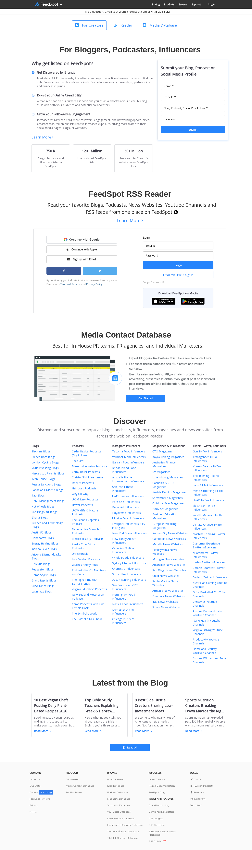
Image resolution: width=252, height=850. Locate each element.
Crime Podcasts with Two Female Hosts (88, 606)
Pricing (156, 4)
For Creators (92, 25)
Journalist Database (118, 805)
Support (196, 4)
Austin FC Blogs (42, 532)
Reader (126, 25)
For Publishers (74, 792)
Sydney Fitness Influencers (129, 563)
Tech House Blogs (43, 479)
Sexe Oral (78, 461)
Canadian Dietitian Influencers (123, 550)
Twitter (197, 779)
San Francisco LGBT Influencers (125, 587)
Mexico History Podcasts (88, 539)
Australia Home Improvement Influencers (128, 479)
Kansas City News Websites (170, 533)
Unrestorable (80, 554)
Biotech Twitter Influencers (210, 577)
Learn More (42, 137)
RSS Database (115, 779)
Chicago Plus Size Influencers (123, 621)
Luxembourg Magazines (167, 477)
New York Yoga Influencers (129, 533)
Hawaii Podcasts (82, 505)
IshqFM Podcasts (83, 483)
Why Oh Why (80, 494)
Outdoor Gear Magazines (168, 503)
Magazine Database (118, 798)
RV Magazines (161, 472)
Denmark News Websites (168, 596)
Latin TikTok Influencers (208, 485)
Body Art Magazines (165, 509)
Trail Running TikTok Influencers (206, 478)
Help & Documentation (162, 785)
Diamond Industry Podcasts (89, 466)
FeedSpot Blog (157, 792)
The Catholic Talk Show (87, 619)
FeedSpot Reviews (40, 798)
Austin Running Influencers (129, 579)
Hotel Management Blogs (48, 501)
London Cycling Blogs (45, 462)
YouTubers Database (119, 811)
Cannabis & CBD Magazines (163, 485)
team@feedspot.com (133, 11)
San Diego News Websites (169, 570)
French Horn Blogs (43, 457)
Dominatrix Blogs (43, 538)
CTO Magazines (162, 451)
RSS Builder (157, 841)
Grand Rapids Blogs (44, 580)
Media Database (163, 25)
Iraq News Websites (165, 602)
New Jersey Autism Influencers (124, 541)
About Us (35, 779)
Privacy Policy (94, 284)
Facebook (198, 792)
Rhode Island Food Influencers (124, 470)
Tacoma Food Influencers (128, 451)
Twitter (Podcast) (203, 785)
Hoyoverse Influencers (126, 513)
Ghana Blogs (40, 517)
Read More (41, 731)
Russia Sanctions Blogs (46, 484)
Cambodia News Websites (169, 539)
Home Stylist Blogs (44, 575)
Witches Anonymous (85, 565)
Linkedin (198, 805)
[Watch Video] (176, 212)
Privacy (34, 805)
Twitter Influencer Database (123, 831)
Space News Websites (166, 607)
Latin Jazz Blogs (42, 591)
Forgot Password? (153, 282)
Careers (41, 792)
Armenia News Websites (167, 591)
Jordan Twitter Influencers (209, 562)
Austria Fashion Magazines (169, 492)
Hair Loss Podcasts (84, 488)
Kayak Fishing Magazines (168, 457)
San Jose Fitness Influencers (122, 489)
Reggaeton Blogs (43, 569)
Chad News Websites (165, 576)
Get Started (145, 398)
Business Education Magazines (164, 516)
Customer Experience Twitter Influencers (206, 545)
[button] (163, 301)
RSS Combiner (157, 824)
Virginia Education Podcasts (89, 589)
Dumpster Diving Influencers (123, 611)
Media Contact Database (80, 785)
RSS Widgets (156, 818)
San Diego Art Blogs (44, 512)
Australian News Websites (168, 565)
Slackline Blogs (41, 451)
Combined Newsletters (161, 811)
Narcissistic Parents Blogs (48, 473)
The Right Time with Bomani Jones (84, 581)
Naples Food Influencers (127, 604)
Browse (183, 4)
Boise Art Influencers (125, 507)
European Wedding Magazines (164, 526)
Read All (132, 747)
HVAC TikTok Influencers (208, 500)
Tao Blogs (38, 495)
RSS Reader (72, 779)
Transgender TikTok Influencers (205, 459)
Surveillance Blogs (43, 586)
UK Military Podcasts (85, 499)
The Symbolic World (84, 613)
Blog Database (115, 785)
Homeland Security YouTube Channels (205, 651)
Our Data (35, 785)
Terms (33, 811)
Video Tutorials (157, 779)
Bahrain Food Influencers (128, 462)
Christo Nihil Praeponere (87, 477)
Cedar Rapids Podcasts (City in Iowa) (86, 453)
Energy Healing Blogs (45, 543)
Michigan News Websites (168, 559)
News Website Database (120, 818)
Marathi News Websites (167, 544)
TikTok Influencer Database (122, 837)
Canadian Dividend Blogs (47, 490)
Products (169, 4)
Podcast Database (117, 792)
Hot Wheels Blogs (43, 506)
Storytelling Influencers (126, 574)
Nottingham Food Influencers (123, 596)
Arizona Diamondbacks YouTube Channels (207, 613)
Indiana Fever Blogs (44, 549)
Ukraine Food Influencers (128, 518)
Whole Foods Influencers (128, 557)
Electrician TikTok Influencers (204, 507)
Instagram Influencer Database (125, 824)
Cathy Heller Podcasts (86, 472)
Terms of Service (70, 284)
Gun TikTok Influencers (207, 451)
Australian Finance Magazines (164, 464)
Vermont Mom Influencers (129, 457)
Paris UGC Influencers (126, 502)
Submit (193, 129)
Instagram (199, 798)
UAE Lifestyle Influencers (128, 496)
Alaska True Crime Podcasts (83, 546)
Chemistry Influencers (126, 568)
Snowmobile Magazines (167, 498)
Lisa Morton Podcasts (86, 559)
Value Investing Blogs (45, 468)
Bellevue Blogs (41, 564)
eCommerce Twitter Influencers (205, 555)
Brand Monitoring (159, 805)
